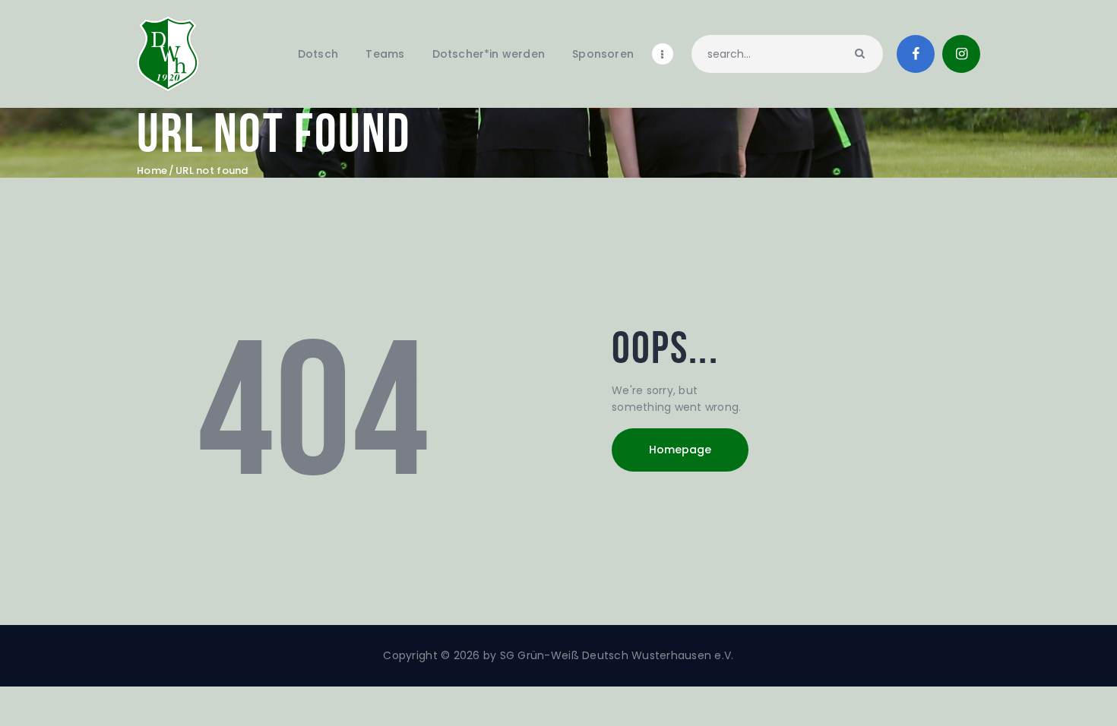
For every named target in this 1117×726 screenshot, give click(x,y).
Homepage (680, 449)
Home (152, 171)
